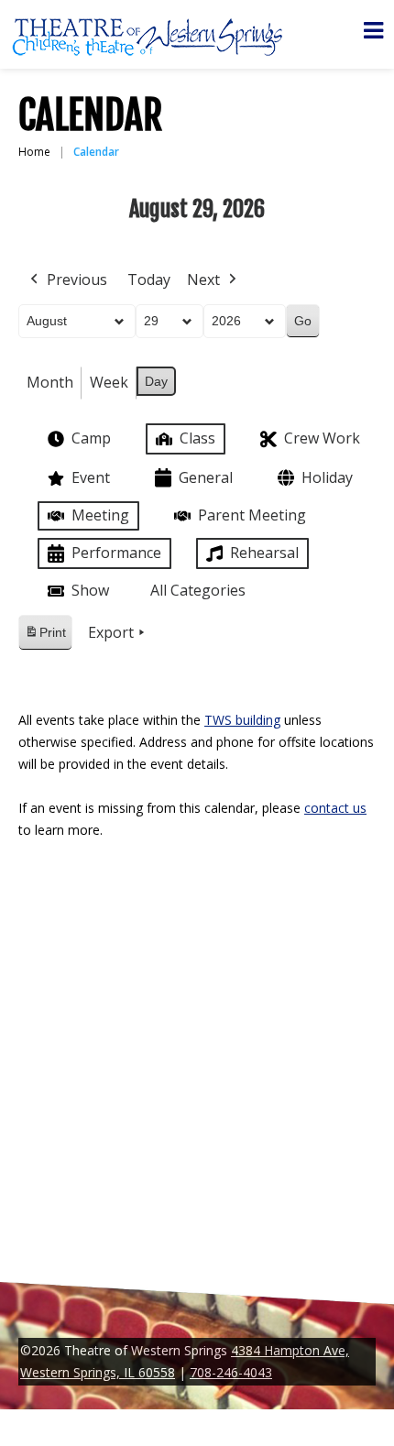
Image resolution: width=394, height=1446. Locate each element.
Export (111, 632)
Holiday (327, 477)
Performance (116, 552)
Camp (91, 438)
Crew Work (322, 438)
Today (148, 279)
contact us (335, 807)
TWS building (242, 719)
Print (45, 637)
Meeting (100, 515)
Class (197, 438)
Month (50, 382)
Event (90, 477)
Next (203, 279)
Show (90, 590)
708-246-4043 (231, 1372)
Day (156, 381)
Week (109, 382)
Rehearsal (264, 552)
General (206, 477)
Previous (77, 279)
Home (34, 151)
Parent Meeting (252, 515)
